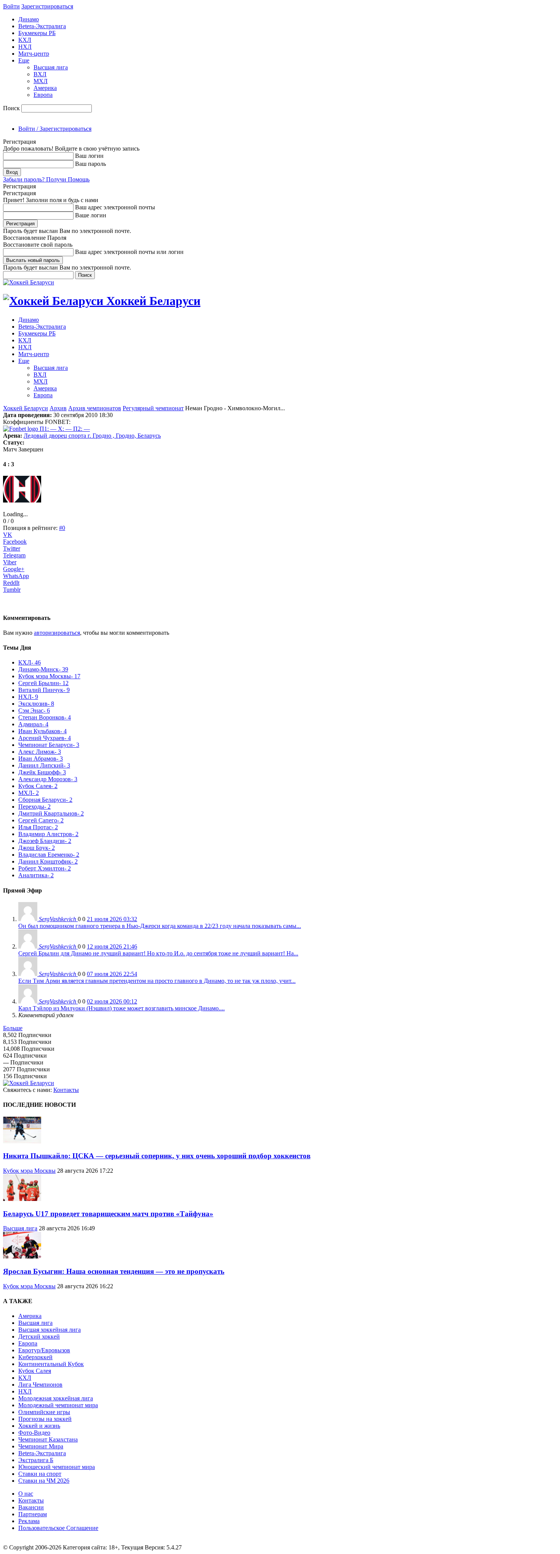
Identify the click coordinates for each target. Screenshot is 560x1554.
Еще (23, 60)
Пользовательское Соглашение (58, 1528)
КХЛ (24, 40)
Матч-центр (33, 53)
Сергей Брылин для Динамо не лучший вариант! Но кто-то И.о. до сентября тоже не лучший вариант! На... (158, 953)
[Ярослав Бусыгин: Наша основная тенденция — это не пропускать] (22, 1256)
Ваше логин (90, 215)
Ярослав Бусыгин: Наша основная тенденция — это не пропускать (113, 1271)
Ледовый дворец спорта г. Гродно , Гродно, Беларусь (92, 435)
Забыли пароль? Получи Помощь (46, 179)
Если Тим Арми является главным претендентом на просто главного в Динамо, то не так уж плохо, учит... (157, 981)
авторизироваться (57, 632)
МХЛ (41, 81)
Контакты (66, 1090)
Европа (43, 95)
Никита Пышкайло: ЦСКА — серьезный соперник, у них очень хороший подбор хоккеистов (156, 1156)
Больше (12, 1028)
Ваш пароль (90, 164)
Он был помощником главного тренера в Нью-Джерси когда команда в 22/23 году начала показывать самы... (159, 926)
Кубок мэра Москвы (29, 1170)
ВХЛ (40, 74)
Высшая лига (51, 67)
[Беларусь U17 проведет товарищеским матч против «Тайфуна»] (22, 1199)
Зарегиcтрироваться (47, 6)
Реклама (29, 1521)
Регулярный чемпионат (153, 408)
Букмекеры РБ (37, 33)
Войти (11, 6)
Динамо (28, 19)
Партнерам (32, 1514)
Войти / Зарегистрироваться (54, 128)
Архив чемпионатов (94, 408)
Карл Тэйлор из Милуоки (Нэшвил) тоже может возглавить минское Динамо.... (121, 1008)
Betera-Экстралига (42, 26)
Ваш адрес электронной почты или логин (129, 252)
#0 (62, 528)
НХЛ (25, 46)
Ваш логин (89, 156)
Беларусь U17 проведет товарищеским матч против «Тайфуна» (108, 1214)
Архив (58, 408)
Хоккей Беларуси (25, 408)
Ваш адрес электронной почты (115, 207)
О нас (25, 1493)
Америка (45, 88)
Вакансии (31, 1507)
